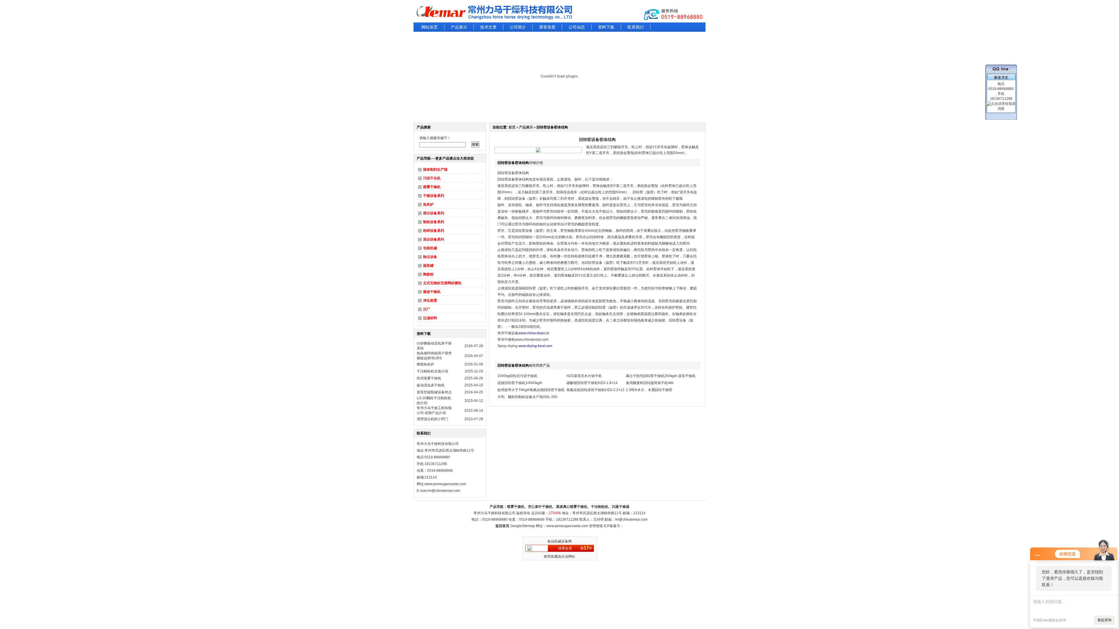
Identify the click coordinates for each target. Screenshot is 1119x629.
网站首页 (429, 27)
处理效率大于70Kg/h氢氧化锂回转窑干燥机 (531, 390)
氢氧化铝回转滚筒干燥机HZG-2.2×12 (595, 390)
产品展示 (459, 27)
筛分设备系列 (433, 213)
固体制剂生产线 (435, 169)
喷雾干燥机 (432, 187)
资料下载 (606, 27)
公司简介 (518, 27)
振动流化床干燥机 (431, 385)
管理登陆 (596, 526)
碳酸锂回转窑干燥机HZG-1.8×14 (591, 383)
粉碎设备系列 (433, 231)
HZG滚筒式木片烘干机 (584, 376)
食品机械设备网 (559, 541)
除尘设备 (430, 257)
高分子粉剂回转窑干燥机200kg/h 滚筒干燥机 (661, 376)
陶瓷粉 (428, 274)
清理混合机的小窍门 (432, 419)
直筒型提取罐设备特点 (434, 392)
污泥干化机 (432, 178)
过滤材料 (430, 318)
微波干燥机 (432, 292)
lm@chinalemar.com (631, 519)
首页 (512, 127)
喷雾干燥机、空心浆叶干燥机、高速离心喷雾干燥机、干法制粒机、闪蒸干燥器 (568, 507)
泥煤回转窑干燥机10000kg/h (519, 383)
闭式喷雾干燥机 (429, 378)
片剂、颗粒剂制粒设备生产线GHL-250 (527, 397)
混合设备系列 (433, 239)
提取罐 (428, 266)
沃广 (426, 309)
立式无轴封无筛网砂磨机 (442, 283)
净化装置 (430, 300)
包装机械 (430, 248)
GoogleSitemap (522, 526)
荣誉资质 (547, 27)
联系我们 (635, 27)
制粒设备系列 (433, 222)
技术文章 (488, 27)
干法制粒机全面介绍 (432, 371)
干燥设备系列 (433, 196)
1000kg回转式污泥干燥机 (517, 376)
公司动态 (577, 27)
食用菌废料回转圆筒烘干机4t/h (650, 383)
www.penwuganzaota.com (445, 484)
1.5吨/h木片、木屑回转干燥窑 (649, 390)
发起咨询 (1104, 620)
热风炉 (428, 204)
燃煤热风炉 (425, 364)
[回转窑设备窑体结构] (538, 151)
